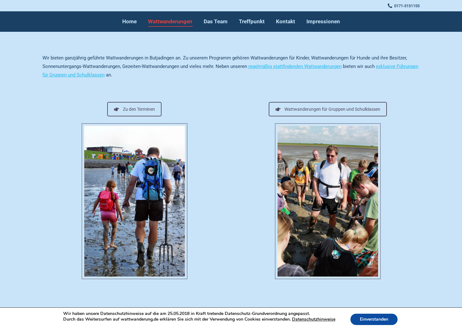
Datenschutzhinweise (313, 319)
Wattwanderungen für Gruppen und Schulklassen (332, 109)
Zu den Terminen (139, 109)
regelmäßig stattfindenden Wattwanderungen (295, 66)
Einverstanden (374, 319)
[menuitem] (129, 21)
